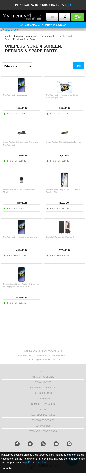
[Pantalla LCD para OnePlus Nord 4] (64, 233)
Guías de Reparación (43, 404)
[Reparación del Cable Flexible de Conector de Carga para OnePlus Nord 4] (21, 281)
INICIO (43, 371)
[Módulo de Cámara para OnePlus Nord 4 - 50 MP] (21, 186)
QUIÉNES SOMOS (43, 393)
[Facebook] (17, 443)
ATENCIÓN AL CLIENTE (43, 376)
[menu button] (52, 17)
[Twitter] (30, 443)
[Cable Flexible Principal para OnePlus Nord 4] (64, 139)
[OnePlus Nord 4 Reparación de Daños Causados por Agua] (64, 92)
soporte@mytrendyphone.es (43, 359)
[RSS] (43, 443)
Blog (43, 409)
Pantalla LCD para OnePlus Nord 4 (60, 237)
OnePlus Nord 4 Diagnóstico (15, 95)
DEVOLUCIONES (43, 382)
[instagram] (69, 443)
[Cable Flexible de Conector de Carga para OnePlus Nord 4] (21, 139)
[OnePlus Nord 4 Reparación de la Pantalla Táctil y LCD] (64, 186)
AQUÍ (68, 5)
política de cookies (36, 462)
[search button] (64, 17)
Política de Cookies (43, 420)
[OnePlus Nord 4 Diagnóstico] (21, 92)
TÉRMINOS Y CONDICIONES (43, 431)
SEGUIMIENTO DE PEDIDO (43, 387)
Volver (10, 36)
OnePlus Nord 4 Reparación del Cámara (20, 237)
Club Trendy (43, 398)
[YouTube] (56, 443)
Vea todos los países (43, 414)
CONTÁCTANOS (43, 425)
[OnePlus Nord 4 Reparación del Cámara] (21, 233)
